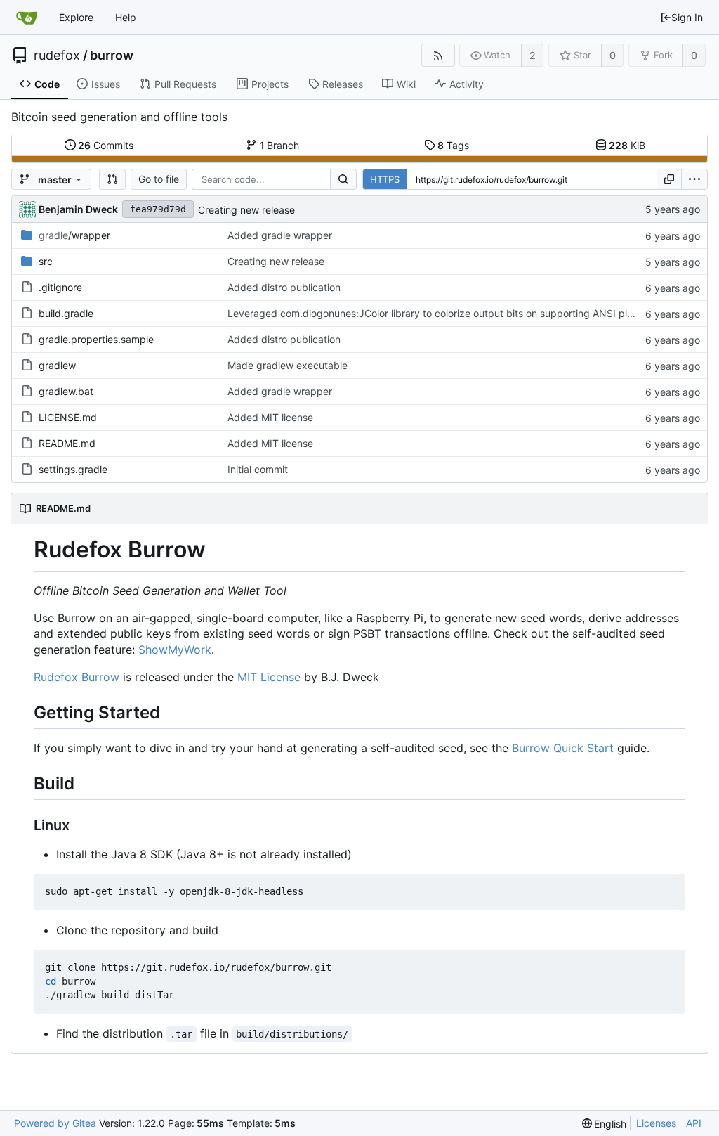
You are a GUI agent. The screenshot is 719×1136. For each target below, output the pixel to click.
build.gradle (66, 313)
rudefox (57, 56)
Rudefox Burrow (76, 677)
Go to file (158, 179)
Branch (280, 145)
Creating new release (246, 210)
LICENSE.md (68, 417)
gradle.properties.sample (96, 339)
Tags (453, 145)
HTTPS (385, 179)
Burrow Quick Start (563, 748)
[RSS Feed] (437, 55)
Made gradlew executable (287, 365)
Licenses (656, 1123)
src (46, 261)
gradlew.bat (66, 391)
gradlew (57, 365)
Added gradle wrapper (279, 235)
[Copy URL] (669, 179)
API (693, 1123)
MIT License (269, 677)
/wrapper (74, 235)
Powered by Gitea (55, 1123)
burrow (111, 56)
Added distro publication (284, 287)
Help (125, 17)
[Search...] (343, 179)
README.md (67, 443)
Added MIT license (270, 417)
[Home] (26, 17)
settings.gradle (73, 469)
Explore (76, 17)
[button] (112, 179)
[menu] (694, 179)
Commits (105, 145)
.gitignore (60, 287)
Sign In (687, 17)
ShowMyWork (174, 650)
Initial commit (257, 469)
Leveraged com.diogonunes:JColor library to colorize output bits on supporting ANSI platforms (444, 313)
